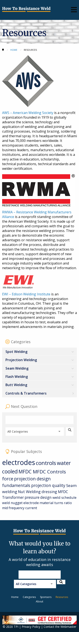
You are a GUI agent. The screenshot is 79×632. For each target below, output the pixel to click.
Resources (62, 597)
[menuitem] (39, 352)
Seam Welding (16, 368)
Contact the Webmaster (60, 627)
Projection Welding (21, 360)
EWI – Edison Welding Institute (26, 294)
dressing (49, 491)
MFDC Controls (49, 471)
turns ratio (63, 502)
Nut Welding (29, 491)
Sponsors (45, 597)
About (39, 601)
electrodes (18, 462)
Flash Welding (16, 376)
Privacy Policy (31, 627)
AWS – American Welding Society (27, 112)
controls (46, 463)
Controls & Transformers (26, 393)
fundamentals (16, 485)
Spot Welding (16, 351)
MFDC (26, 471)
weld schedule (64, 497)
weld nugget (12, 502)
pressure (32, 497)
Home (15, 597)
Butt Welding (16, 384)
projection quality (48, 485)
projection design (32, 479)
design (46, 497)
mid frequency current (19, 508)
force (7, 479)
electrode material (38, 502)
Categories (29, 597)
